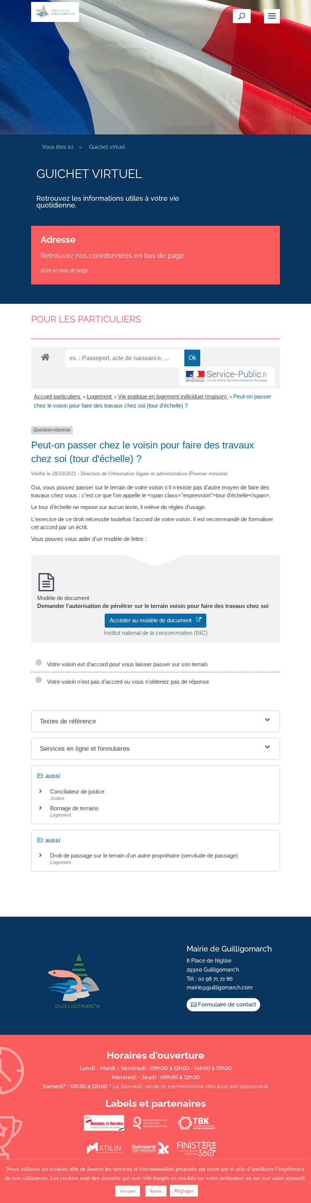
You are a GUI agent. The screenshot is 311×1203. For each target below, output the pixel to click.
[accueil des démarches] (45, 357)
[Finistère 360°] (196, 1154)
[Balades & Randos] (104, 1129)
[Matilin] (104, 1154)
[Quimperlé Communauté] (150, 1154)
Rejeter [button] (156, 1191)
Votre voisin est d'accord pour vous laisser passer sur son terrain (125, 664)
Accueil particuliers (58, 396)
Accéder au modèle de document (153, 620)
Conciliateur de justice (77, 791)
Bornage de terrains (74, 808)
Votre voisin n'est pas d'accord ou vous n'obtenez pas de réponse (126, 681)
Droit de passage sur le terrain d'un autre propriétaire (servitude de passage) (144, 855)
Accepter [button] (127, 1191)
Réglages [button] (183, 1191)
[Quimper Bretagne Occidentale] (150, 1129)
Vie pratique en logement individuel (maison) (173, 396)
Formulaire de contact (227, 1004)
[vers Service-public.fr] (226, 376)
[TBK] (196, 1129)
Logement (100, 396)
